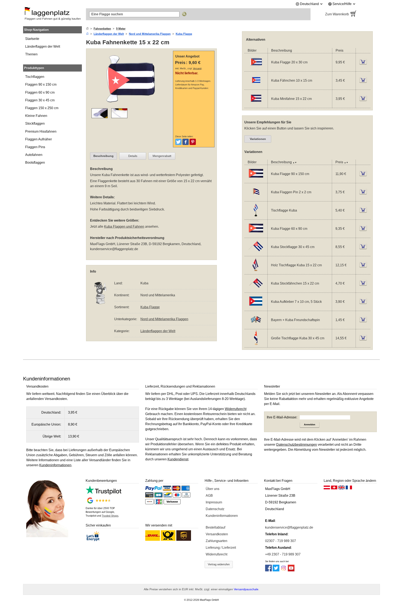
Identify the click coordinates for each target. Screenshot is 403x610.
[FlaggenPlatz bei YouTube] (291, 570)
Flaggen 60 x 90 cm (40, 92)
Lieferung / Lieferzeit (221, 547)
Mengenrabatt (162, 156)
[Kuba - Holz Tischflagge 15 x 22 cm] (256, 271)
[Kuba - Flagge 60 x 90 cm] (256, 235)
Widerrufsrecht (216, 554)
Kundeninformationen (222, 515)
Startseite (32, 38)
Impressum (214, 502)
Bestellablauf (215, 527)
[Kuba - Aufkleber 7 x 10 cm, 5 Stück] (256, 308)
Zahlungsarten (216, 541)
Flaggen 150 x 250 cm (41, 108)
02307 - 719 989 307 (280, 541)
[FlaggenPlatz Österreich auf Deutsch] (327, 488)
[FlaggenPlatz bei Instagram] (283, 570)
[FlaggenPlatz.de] (52, 14)
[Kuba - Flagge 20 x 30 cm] (256, 69)
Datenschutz (215, 509)
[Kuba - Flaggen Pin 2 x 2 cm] (256, 198)
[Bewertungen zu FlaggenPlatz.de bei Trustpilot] (103, 493)
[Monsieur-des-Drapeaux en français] (349, 488)
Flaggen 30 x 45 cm (40, 100)
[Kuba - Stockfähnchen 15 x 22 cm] (256, 289)
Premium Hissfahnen (40, 131)
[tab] (103, 156)
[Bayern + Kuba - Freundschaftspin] (256, 326)
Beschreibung (103, 156)
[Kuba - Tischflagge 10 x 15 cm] (256, 216)
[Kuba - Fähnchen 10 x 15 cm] (256, 87)
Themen (31, 54)
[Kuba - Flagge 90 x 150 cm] (256, 180)
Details (132, 156)
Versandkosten (217, 534)
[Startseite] (87, 28)
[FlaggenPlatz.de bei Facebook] (268, 570)
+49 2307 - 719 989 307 (283, 554)
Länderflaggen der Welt (42, 46)
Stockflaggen (35, 123)
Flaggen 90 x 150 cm (40, 84)
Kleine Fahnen (36, 116)
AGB (209, 495)
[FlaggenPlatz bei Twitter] (276, 570)
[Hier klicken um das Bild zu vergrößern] (131, 105)
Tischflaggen (34, 76)
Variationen (258, 139)
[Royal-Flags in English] (341, 488)
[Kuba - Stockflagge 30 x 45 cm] (256, 253)
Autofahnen (33, 155)
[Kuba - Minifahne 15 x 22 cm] (256, 105)
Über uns (212, 489)
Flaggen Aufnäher (38, 139)
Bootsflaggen (35, 162)
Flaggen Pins (35, 147)
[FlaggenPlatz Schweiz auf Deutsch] (334, 488)
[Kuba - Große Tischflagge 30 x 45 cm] (256, 344)
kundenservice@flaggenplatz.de (114, 249)
